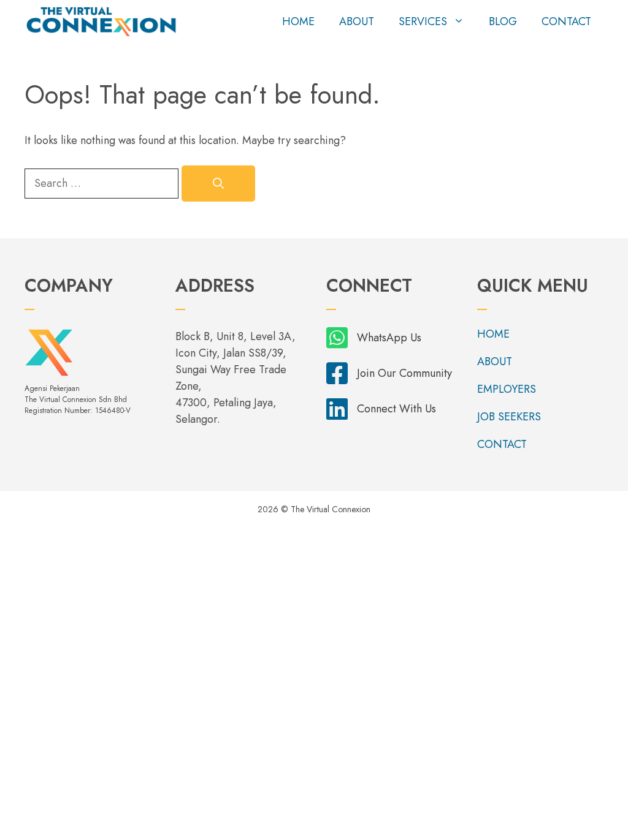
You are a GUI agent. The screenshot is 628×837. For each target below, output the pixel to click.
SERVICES (423, 21)
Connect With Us (396, 409)
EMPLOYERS (506, 389)
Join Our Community (404, 373)
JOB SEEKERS (509, 417)
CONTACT (566, 21)
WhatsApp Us (389, 338)
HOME (298, 21)
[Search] (218, 183)
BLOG (503, 21)
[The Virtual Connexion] (101, 21)
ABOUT (356, 21)
